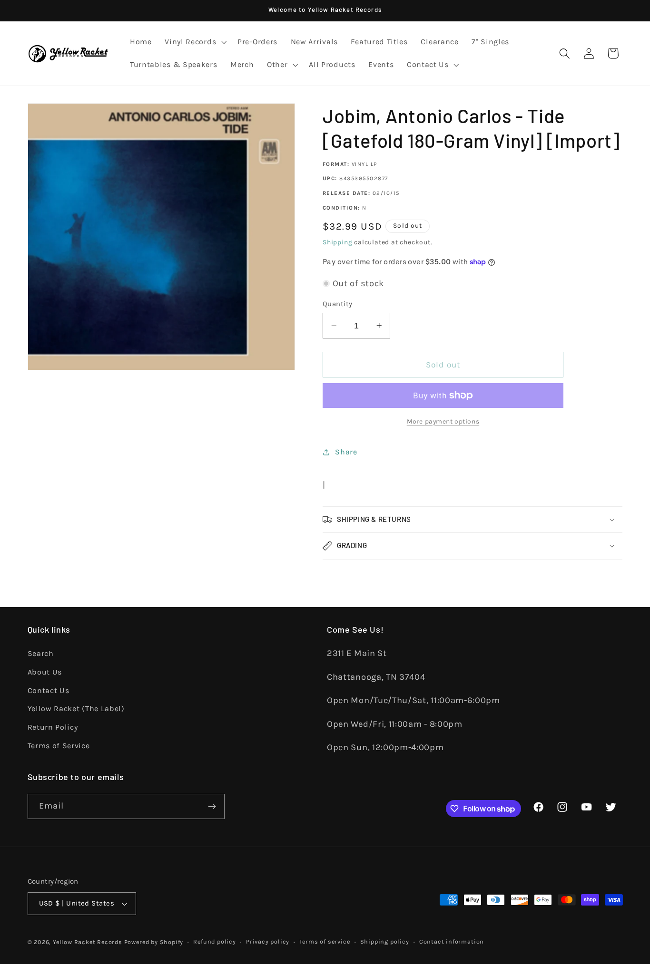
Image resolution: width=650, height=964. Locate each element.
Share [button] (346, 451)
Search (41, 653)
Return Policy (53, 727)
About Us (45, 671)
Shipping (337, 242)
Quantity (338, 303)
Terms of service (324, 941)
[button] (194, 42)
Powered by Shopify (154, 941)
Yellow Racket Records (87, 941)
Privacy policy (267, 941)
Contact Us (48, 690)
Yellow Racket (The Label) (76, 708)
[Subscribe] (212, 806)
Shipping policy (384, 941)
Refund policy (214, 941)
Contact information (451, 941)
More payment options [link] (443, 421)
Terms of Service (59, 745)
